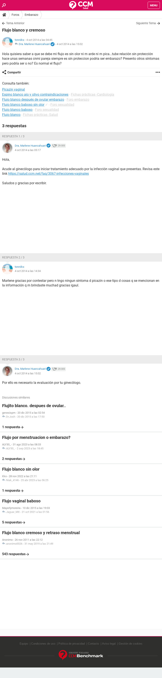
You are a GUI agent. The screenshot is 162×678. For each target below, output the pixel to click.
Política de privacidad (71, 643)
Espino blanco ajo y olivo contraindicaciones (35, 95)
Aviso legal (109, 643)
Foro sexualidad (62, 105)
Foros (15, 14)
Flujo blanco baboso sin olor (23, 105)
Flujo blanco (11, 115)
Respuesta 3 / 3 (13, 359)
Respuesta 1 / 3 (13, 136)
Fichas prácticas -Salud (40, 115)
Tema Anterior (15, 23)
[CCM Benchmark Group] (81, 655)
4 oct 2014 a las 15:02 (70, 44)
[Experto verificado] (52, 44)
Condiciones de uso (43, 643)
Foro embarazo (78, 100)
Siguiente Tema (146, 23)
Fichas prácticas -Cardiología (92, 95)
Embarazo (31, 14)
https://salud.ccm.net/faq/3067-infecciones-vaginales (48, 174)
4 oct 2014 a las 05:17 (28, 150)
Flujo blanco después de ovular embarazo (33, 100)
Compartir (14, 72)
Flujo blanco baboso (17, 110)
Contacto (93, 643)
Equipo (24, 643)
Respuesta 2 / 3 (13, 257)
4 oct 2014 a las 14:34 (28, 271)
